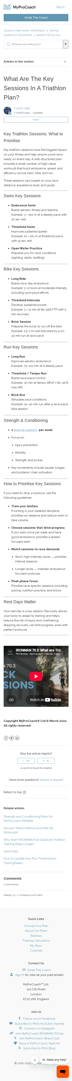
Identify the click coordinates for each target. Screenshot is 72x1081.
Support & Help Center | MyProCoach (24, 30)
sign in (15, 895)
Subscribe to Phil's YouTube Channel (39, 1023)
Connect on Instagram (39, 1028)
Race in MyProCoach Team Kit (39, 1043)
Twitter (11, 738)
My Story (36, 945)
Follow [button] (36, 119)
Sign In (19, 975)
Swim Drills (11, 851)
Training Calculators (36, 940)
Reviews (36, 936)
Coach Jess (22, 108)
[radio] (26, 761)
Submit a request (51, 780)
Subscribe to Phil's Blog (38, 1048)
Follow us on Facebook (38, 1018)
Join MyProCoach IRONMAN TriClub (39, 1033)
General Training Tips (48, 34)
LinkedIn (17, 738)
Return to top (13, 792)
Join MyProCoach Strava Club (39, 1038)
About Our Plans (36, 931)
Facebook (6, 738)
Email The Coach (36, 17)
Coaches (36, 950)
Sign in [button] (60, 7)
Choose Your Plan (36, 926)
